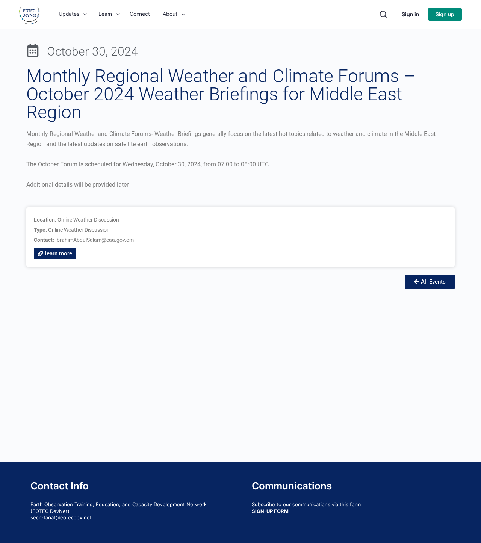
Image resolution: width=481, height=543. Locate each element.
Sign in (410, 14)
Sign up (445, 14)
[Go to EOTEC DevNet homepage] (29, 13)
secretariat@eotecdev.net (61, 517)
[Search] (383, 14)
